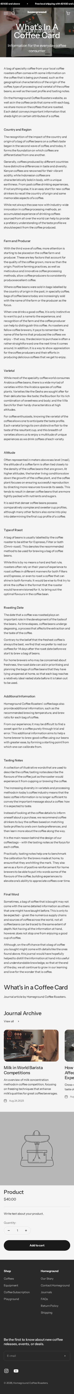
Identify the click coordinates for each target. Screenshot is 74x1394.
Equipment (11, 1285)
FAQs (44, 1299)
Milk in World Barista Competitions (23, 1070)
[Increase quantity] (26, 1230)
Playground (11, 1299)
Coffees (9, 1278)
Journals (46, 1292)
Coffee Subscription (17, 1292)
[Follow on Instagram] (6, 1370)
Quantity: (10, 1222)
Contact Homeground (55, 1285)
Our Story (47, 1278)
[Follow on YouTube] (16, 1370)
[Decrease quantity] (8, 1230)
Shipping (46, 1312)
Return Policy (49, 1306)
